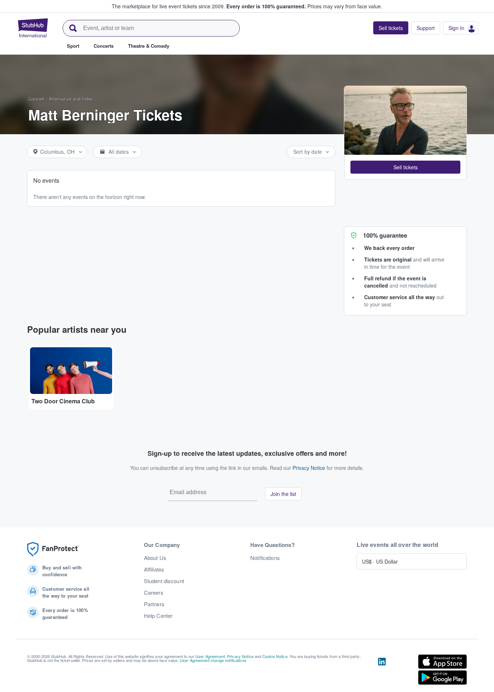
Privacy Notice (309, 467)
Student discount (164, 581)
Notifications (265, 558)
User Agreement (210, 656)
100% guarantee (385, 235)
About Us (155, 558)
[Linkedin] (382, 671)
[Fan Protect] (53, 549)
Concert (36, 98)
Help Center (158, 616)
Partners (154, 604)
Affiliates (154, 569)
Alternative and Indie (70, 98)
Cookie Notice (275, 656)
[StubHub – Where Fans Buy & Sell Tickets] (33, 28)
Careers (153, 592)
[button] (405, 167)
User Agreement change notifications (213, 660)
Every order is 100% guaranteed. (266, 6)
